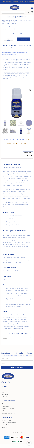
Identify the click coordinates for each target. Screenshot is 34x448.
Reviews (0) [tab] (28, 155)
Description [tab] (28, 150)
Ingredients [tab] (28, 152)
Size (9, 26)
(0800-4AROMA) (20, 143)
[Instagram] (9, 382)
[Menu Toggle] (32, 8)
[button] (30, 90)
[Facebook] (3, 382)
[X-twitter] (6, 382)
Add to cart (24, 39)
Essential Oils (13, 84)
